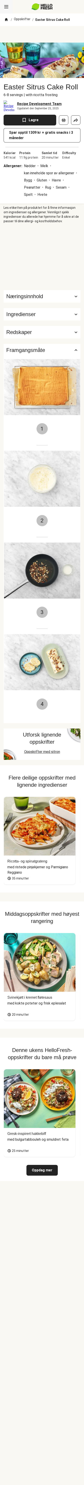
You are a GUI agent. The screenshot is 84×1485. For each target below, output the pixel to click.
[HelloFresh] (42, 6)
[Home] (6, 20)
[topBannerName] (42, 34)
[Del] (75, 120)
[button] (42, 314)
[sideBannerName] (42, 257)
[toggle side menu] (6, 6)
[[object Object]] (63, 120)
